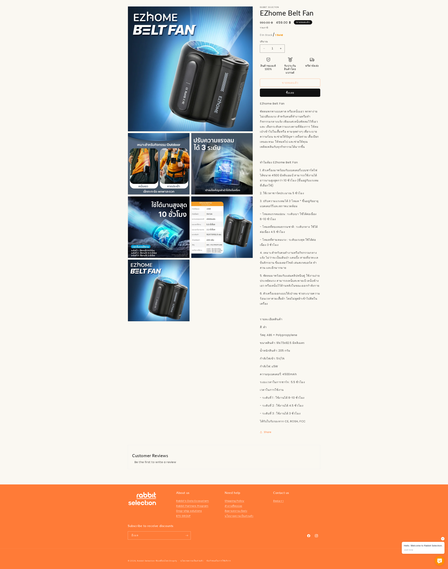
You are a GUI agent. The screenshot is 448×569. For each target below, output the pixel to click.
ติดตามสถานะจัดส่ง (236, 511)
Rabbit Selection (146, 560)
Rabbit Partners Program (192, 506)
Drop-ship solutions (189, 511)
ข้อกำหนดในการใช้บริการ (218, 560)
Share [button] (267, 432)
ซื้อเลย (290, 93)
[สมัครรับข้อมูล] (187, 535)
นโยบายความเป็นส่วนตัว (239, 516)
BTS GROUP (183, 516)
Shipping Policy (234, 501)
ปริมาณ (264, 41)
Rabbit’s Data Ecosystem (192, 501)
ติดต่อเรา (278, 501)
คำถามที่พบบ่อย (233, 506)
